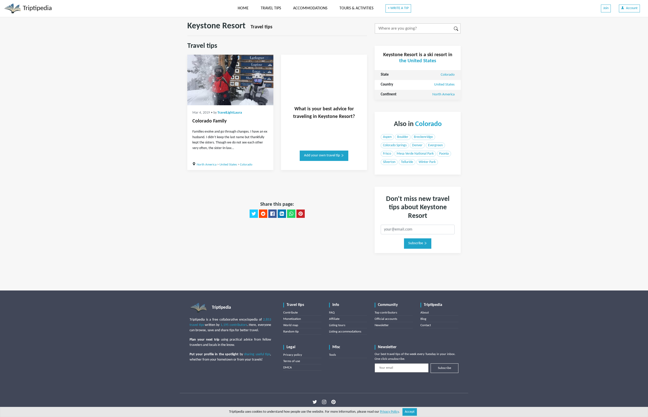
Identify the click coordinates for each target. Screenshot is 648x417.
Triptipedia (36, 8)
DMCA (287, 367)
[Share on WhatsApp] (291, 214)
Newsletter (382, 325)
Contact (425, 325)
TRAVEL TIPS (271, 8)
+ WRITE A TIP (398, 8)
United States (228, 164)
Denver (417, 145)
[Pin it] (300, 214)
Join (606, 8)
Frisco (387, 153)
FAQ (332, 312)
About (424, 312)
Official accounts (386, 319)
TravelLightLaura (229, 112)
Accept (410, 411)
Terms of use (291, 361)
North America (206, 164)
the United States (417, 61)
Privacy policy (292, 355)
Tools (332, 355)
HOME (243, 8)
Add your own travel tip (322, 155)
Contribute (290, 312)
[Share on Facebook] (272, 214)
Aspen (387, 137)
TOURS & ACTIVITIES (356, 8)
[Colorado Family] (230, 80)
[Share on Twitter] (254, 214)
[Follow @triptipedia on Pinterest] (333, 402)
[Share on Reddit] (263, 214)
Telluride (407, 162)
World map (290, 325)
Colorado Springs (395, 145)
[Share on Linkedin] (282, 214)
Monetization (292, 319)
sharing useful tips (257, 354)
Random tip (291, 331)
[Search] (456, 28)
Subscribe (416, 243)
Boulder (402, 137)
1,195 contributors (233, 325)
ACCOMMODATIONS (310, 8)
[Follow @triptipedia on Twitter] (314, 402)
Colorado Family (209, 121)
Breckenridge (423, 137)
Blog (423, 319)
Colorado (246, 164)
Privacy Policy (389, 411)
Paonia (444, 153)
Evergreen (435, 145)
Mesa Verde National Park (415, 153)
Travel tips (261, 27)
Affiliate (334, 319)
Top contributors (386, 312)
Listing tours (337, 325)
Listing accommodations (345, 331)
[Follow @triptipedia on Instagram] (324, 402)
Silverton (389, 162)
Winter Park (427, 162)
